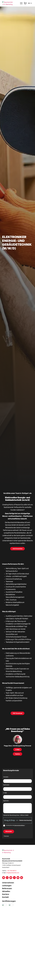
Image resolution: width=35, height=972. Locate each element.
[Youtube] (18, 877)
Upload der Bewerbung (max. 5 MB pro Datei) (16, 815)
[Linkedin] (10, 877)
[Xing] (14, 877)
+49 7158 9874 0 (11, 870)
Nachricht (6, 801)
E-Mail (5, 793)
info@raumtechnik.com (12, 873)
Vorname (6, 777)
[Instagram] (7, 877)
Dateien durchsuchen (25, 820)
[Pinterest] (21, 877)
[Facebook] (3, 877)
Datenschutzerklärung (19, 825)
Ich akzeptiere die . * (16, 825)
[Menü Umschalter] (21, 3)
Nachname (6, 785)
